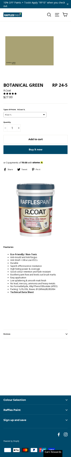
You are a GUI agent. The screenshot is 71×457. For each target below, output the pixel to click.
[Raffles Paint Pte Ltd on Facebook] (59, 434)
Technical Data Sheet (22, 292)
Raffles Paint (12, 410)
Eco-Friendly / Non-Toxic (23, 254)
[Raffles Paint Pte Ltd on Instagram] (66, 434)
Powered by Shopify (11, 441)
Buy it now (35, 149)
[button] (10, 93)
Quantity (7, 122)
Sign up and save (14, 420)
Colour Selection (14, 400)
